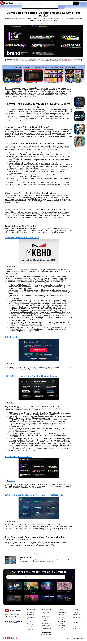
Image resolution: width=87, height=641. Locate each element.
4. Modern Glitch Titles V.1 (18, 456)
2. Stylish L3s (11, 337)
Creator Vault (61, 630)
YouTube (27, 120)
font (68, 146)
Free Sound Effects (61, 626)
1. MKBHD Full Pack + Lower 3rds (22, 237)
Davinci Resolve (30, 629)
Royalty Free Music (61, 622)
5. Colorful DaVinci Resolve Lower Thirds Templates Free (34, 495)
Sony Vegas (30, 624)
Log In (76, 3)
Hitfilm (30, 621)
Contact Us (76, 614)
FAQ (76, 612)
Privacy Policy (76, 617)
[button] (17, 3)
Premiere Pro (30, 614)
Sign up (83, 3)
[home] (2, 3)
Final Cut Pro (30, 626)
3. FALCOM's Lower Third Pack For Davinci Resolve (31, 376)
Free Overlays (61, 614)
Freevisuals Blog (61, 612)
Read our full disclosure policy (63, 60)
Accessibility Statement (76, 627)
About (76, 620)
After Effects (30, 612)
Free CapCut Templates (30, 618)
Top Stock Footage (61, 618)
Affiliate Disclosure (77, 623)
